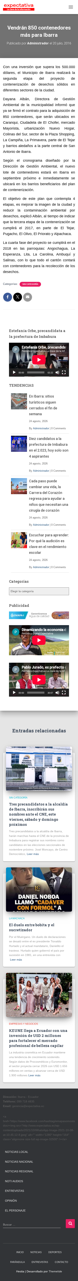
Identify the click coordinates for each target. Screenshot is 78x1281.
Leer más (33, 854)
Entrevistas (14, 1190)
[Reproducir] (14, 372)
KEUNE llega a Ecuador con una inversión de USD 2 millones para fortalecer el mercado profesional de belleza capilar (38, 1038)
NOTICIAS (36, 1252)
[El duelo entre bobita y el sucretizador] (39, 889)
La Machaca (17, 918)
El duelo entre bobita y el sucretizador (31, 927)
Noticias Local (16, 1151)
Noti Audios (14, 1181)
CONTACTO (61, 1262)
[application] (39, 360)
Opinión (11, 1200)
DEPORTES (55, 1252)
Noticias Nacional (19, 1161)
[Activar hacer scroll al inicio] (70, 1273)
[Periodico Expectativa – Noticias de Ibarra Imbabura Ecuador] (20, 7)
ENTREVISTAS (40, 1262)
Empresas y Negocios (23, 1023)
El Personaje (15, 1210)
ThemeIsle (55, 1271)
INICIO (20, 1252)
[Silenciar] (57, 372)
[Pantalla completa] (64, 372)
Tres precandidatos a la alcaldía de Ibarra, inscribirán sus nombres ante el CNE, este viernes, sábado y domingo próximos (38, 814)
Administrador (41, 428)
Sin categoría (30, 284)
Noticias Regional (19, 1171)
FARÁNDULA (17, 1262)
